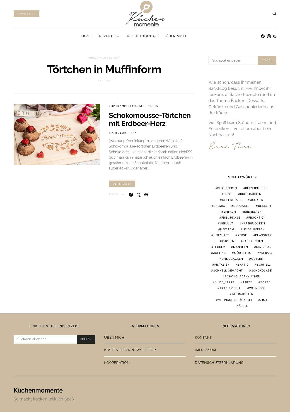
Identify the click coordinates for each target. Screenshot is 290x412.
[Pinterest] (274, 36)
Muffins (219, 253)
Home (86, 36)
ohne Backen (232, 258)
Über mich (176, 36)
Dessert (265, 205)
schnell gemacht (228, 270)
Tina (133, 132)
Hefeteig (227, 229)
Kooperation (117, 363)
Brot (228, 194)
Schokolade (261, 270)
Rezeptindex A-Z (143, 36)
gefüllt (226, 223)
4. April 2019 (117, 132)
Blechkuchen (256, 188)
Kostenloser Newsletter (130, 350)
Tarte (247, 282)
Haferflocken (253, 223)
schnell (264, 264)
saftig (243, 264)
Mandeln (240, 247)
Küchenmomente (38, 390)
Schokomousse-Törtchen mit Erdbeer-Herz (150, 119)
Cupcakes (241, 205)
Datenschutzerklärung (219, 363)
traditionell (230, 288)
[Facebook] (263, 36)
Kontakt (203, 338)
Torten (153, 106)
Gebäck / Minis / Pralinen (127, 106)
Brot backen (250, 194)
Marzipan (264, 247)
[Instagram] (269, 36)
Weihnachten (243, 294)
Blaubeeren (227, 188)
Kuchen (228, 241)
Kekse (242, 235)
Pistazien (222, 264)
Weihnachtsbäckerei (234, 300)
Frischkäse (230, 217)
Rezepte (107, 36)
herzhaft (221, 235)
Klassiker (263, 235)
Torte (265, 282)
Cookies (256, 200)
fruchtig (256, 217)
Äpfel (243, 305)
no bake (266, 253)
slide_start (224, 282)
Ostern (257, 258)
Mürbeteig (242, 253)
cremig (219, 205)
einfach (229, 211)
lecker (219, 247)
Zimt (264, 300)
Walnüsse (257, 288)
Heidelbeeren (254, 229)
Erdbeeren (253, 211)
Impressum (205, 350)
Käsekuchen (253, 241)
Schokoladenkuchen (242, 276)
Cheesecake (232, 200)
